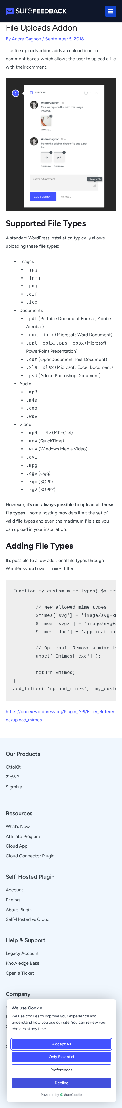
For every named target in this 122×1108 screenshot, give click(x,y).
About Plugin (19, 909)
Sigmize (14, 787)
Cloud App (16, 846)
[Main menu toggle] (110, 11)
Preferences (62, 1070)
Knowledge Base (22, 963)
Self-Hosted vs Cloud (27, 919)
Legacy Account (22, 953)
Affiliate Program (23, 836)
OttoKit (13, 767)
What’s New (18, 826)
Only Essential (61, 1056)
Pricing (13, 899)
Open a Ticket (20, 973)
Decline (61, 1083)
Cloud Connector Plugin (30, 856)
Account (14, 890)
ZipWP (12, 777)
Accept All (61, 1044)
